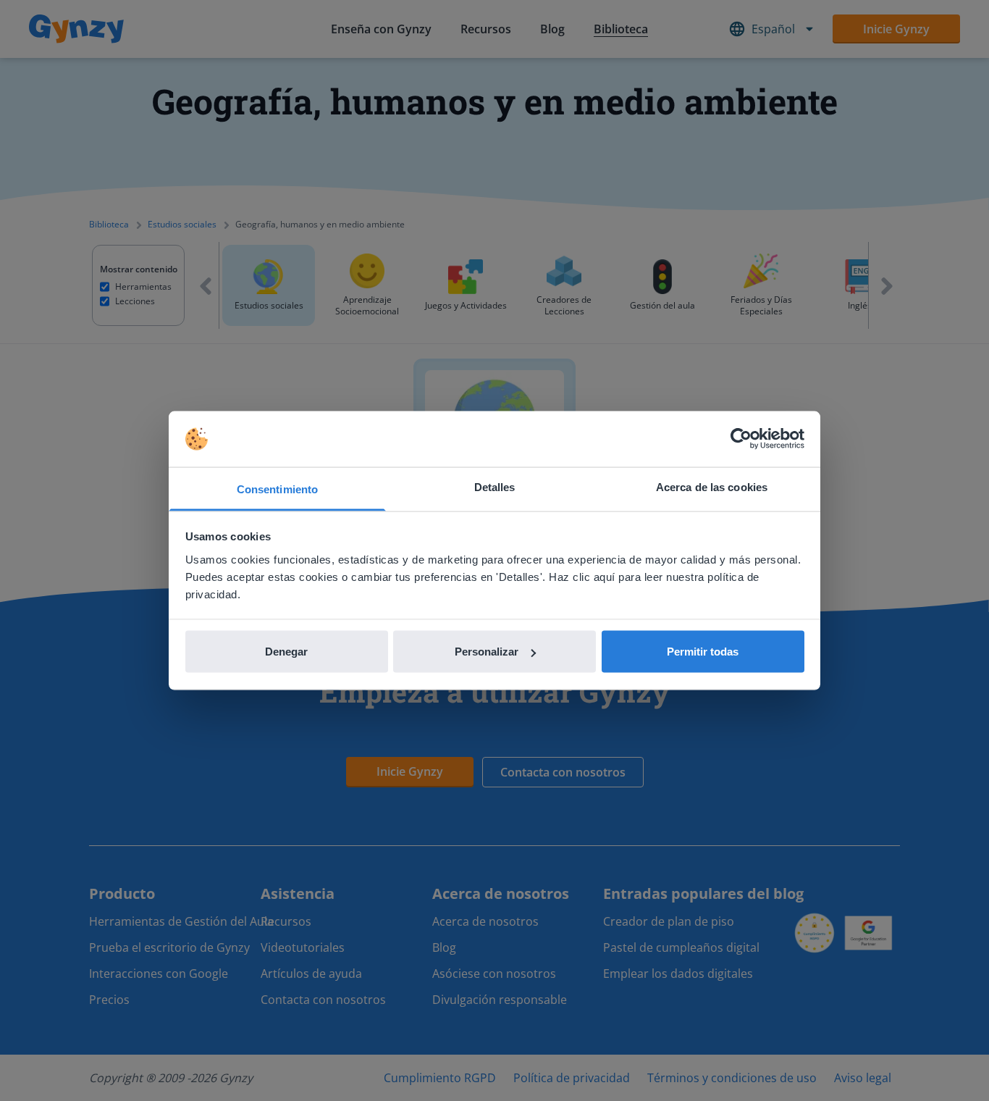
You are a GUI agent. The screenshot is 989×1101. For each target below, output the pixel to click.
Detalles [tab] (494, 486)
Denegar (286, 651)
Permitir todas (702, 651)
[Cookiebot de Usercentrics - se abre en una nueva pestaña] (741, 439)
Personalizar (486, 651)
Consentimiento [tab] (277, 488)
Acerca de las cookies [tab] (711, 486)
